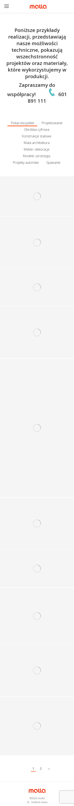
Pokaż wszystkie (22, 123)
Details (42, 191)
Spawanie (53, 162)
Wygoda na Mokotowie (37, 202)
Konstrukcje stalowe (36, 136)
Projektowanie (52, 123)
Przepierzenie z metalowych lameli (37, 434)
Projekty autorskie (26, 162)
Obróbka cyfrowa (36, 129)
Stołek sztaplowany (36, 249)
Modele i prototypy (36, 156)
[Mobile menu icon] (6, 6)
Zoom (31, 191)
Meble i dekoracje (37, 149)
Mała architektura (37, 142)
